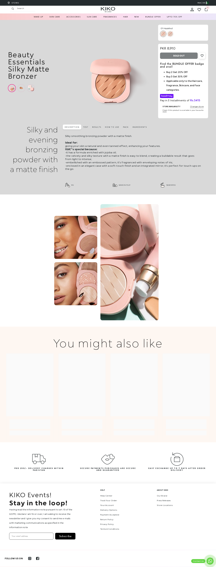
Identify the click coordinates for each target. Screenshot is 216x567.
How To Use (112, 127)
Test (85, 127)
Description (72, 127)
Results (96, 127)
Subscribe (65, 536)
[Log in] (192, 9)
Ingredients (139, 127)
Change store (197, 106)
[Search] (42, 8)
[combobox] (25, 8)
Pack (126, 127)
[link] (29, 426)
